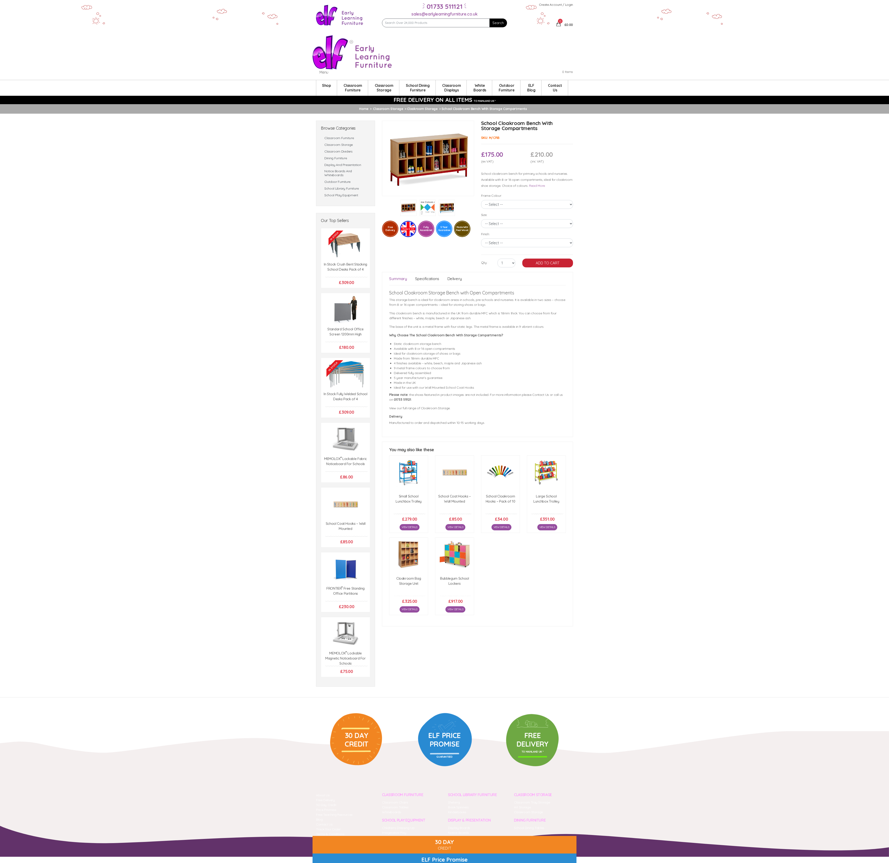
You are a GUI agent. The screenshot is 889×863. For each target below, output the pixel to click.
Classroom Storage (338, 145)
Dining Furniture (335, 158)
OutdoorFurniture (506, 87)
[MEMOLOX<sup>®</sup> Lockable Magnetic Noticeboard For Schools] (345, 633)
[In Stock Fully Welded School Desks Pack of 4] (345, 374)
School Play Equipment (341, 195)
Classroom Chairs (395, 802)
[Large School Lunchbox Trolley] (546, 472)
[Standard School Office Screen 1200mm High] (345, 309)
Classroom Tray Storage (532, 802)
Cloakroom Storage (528, 812)
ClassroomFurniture (353, 87)
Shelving (454, 802)
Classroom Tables (395, 807)
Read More (537, 186)
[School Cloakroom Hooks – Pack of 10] (500, 472)
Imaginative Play (394, 833)
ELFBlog (531, 87)
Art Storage (522, 807)
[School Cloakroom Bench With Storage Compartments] (428, 158)
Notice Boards (458, 833)
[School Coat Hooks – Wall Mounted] (345, 504)
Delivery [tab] (454, 278)
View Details (409, 527)
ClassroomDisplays (451, 87)
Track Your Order (328, 829)
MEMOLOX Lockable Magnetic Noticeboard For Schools (345, 658)
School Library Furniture (341, 189)
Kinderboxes (457, 812)
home (364, 109)
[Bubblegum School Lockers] (454, 554)
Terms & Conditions (330, 834)
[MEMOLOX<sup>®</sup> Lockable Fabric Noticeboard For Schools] (345, 439)
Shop (326, 85)
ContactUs (555, 87)
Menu (324, 72)
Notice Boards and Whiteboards (338, 173)
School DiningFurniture (417, 87)
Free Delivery (325, 800)
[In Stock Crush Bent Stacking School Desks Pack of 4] (345, 245)
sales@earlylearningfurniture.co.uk (444, 14)
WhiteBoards (479, 87)
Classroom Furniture (339, 138)
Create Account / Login (556, 5)
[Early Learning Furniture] (339, 15)
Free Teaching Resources (334, 815)
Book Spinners (458, 807)
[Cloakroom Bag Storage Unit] (409, 554)
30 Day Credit (326, 805)
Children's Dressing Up (398, 828)
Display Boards (459, 828)
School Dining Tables (529, 828)
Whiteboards (391, 812)
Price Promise (326, 810)
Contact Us (324, 824)
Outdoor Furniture (337, 182)
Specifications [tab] (427, 278)
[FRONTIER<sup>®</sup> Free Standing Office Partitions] (345, 569)
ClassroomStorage (384, 87)
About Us (322, 795)
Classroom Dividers (338, 151)
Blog (319, 819)
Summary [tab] (398, 278)
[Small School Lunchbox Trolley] (409, 472)
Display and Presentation (342, 165)
